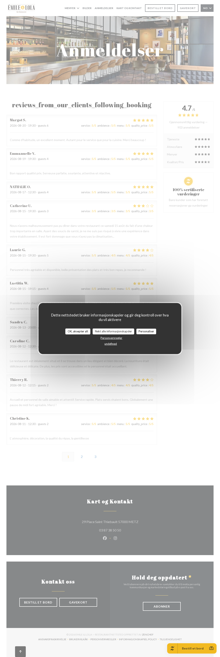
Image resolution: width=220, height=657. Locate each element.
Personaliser (146, 331)
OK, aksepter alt (78, 331)
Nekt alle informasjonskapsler (113, 331)
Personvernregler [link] (111, 337)
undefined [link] (110, 343)
